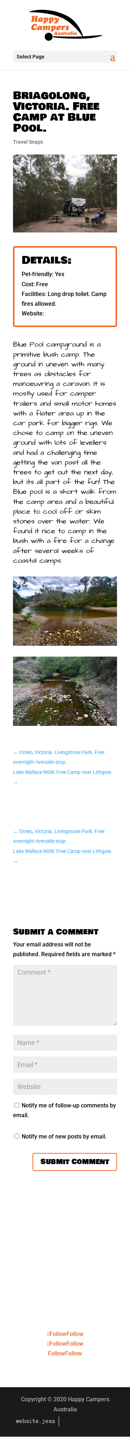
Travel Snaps (28, 142)
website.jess (35, 1421)
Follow (74, 1334)
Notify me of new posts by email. (64, 1136)
